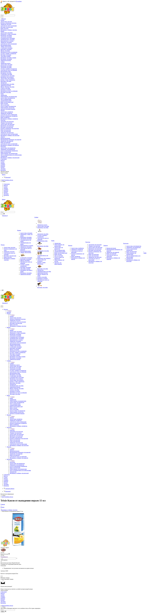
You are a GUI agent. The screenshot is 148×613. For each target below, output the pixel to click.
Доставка (3, 601)
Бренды (3, 593)
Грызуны (12, 430)
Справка (3, 597)
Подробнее (19, 1)
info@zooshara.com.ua (7, 180)
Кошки (11, 330)
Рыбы (11, 398)
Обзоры (3, 596)
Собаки (12, 363)
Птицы (12, 316)
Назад (9, 310)
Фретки (12, 417)
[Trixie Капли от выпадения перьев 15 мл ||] (18, 546)
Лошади (12, 449)
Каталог (9, 312)
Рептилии (12, 462)
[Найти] (2, 17)
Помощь (3, 598)
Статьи (2, 594)
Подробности (4, 556)
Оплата (2, 600)
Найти (2, 611)
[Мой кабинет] (1, 304)
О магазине (4, 591)
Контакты (3, 603)
